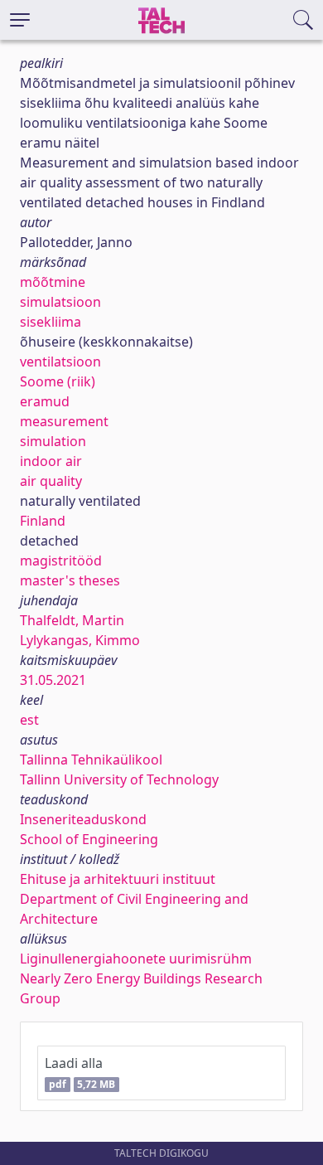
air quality (51, 481)
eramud (45, 401)
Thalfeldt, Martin (72, 620)
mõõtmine (52, 282)
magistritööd (61, 560)
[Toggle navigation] (20, 20)
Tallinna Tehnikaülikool (91, 759)
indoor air (51, 461)
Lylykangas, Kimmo (80, 640)
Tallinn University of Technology (119, 779)
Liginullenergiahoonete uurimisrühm (136, 958)
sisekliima (50, 322)
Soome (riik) (57, 381)
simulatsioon (60, 302)
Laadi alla (80, 1072)
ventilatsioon (60, 361)
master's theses (70, 580)
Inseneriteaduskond (83, 819)
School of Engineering (89, 839)
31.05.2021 (53, 680)
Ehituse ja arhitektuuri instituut (117, 879)
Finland (42, 521)
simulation (53, 441)
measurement (64, 421)
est (29, 720)
